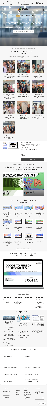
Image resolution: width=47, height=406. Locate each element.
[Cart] (43, 10)
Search (26, 388)
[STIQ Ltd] (23, 10)
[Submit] (43, 398)
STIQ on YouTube (6, 397)
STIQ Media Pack (27, 392)
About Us (18, 394)
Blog (17, 392)
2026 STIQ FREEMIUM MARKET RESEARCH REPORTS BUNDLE (31, 147)
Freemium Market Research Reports (23, 201)
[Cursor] (23, 184)
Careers (18, 396)
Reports (18, 390)
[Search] (3, 10)
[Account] (41, 10)
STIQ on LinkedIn (6, 395)
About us (26, 390)
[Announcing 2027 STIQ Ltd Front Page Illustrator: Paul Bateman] (23, 318)
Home (17, 388)
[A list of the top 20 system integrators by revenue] (38, 318)
